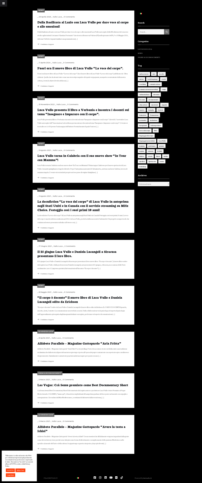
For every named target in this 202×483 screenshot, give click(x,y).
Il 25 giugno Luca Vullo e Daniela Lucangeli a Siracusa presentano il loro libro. (76, 253)
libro (155, 130)
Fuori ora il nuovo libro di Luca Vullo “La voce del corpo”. (80, 68)
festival (160, 110)
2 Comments (69, 246)
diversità (156, 94)
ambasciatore (144, 74)
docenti (142, 100)
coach (163, 79)
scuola (150, 156)
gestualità (142, 120)
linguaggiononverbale (147, 141)
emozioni (154, 105)
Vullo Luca (57, 17)
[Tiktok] (121, 477)
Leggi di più (10, 475)
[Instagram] (100, 477)
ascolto (161, 74)
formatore (142, 115)
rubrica (141, 156)
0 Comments (69, 17)
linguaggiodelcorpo (146, 136)
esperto (141, 110)
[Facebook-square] (94, 477)
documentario (153, 100)
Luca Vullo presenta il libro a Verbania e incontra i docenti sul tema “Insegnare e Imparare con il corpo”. (83, 111)
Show (158, 156)
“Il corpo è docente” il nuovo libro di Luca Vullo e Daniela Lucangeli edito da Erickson (79, 299)
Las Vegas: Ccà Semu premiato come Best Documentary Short (82, 385)
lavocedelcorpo (144, 130)
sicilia (166, 156)
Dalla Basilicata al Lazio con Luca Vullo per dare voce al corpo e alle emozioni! (83, 24)
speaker (142, 161)
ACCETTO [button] (10, 470)
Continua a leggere (47, 44)
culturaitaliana (144, 94)
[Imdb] (116, 477)
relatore (150, 151)
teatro (162, 161)
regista (141, 151)
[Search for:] (153, 32)
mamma (142, 146)
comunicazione (155, 84)
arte (153, 74)
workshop (142, 166)
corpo (164, 89)
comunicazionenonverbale (148, 89)
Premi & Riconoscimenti (49, 373)
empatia (164, 105)
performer (151, 146)
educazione (143, 105)
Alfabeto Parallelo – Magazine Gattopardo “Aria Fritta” (79, 343)
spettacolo (152, 161)
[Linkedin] (105, 477)
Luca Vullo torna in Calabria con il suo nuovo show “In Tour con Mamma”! (81, 157)
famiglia (151, 110)
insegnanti (143, 125)
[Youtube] (111, 477)
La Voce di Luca (45, 331)
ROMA (159, 151)
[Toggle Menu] (3, 3)
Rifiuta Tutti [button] (20, 470)
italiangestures (156, 125)
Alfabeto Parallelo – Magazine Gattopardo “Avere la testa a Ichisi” (81, 428)
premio (161, 146)
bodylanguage (153, 79)
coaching (142, 84)
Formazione (154, 115)
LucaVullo (162, 141)
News (41, 10)
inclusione (153, 120)
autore (141, 79)
